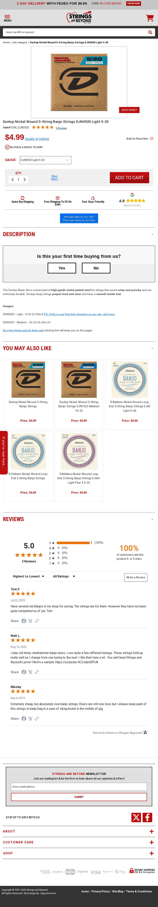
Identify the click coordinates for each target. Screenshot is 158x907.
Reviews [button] (78, 519)
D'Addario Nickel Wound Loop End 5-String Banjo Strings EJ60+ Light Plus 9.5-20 (79, 478)
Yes (62, 268)
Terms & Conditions (139, 891)
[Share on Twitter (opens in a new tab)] (30, 621)
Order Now (133, 3)
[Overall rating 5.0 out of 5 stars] (43, 128)
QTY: (18, 173)
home (85, 891)
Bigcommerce (48, 893)
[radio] (79, 543)
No (96, 268)
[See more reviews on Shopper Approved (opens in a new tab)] (37, 621)
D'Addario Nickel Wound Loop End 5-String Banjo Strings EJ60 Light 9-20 (129, 406)
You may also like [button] (78, 348)
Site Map (117, 891)
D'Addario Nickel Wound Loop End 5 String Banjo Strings (28, 476)
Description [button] (78, 234)
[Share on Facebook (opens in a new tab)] (24, 621)
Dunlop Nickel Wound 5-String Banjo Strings (28, 404)
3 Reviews (61, 128)
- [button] (152, 234)
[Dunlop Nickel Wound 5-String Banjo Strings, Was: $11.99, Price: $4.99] (28, 379)
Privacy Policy (100, 891)
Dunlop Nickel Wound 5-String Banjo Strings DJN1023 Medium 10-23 (78, 406)
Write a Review (135, 577)
